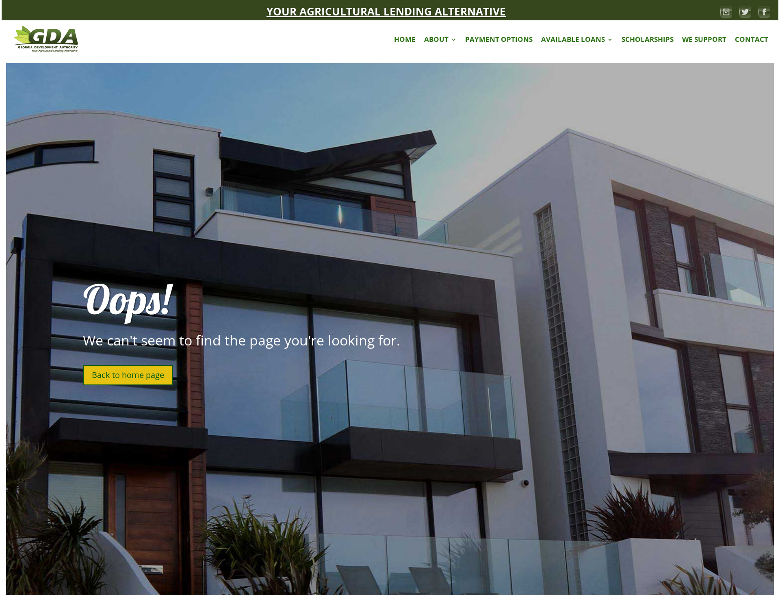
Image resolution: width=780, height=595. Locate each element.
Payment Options (499, 39)
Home (405, 39)
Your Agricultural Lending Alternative (386, 11)
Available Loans (573, 39)
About (436, 39)
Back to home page (128, 374)
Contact (751, 39)
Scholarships (648, 39)
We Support (704, 39)
